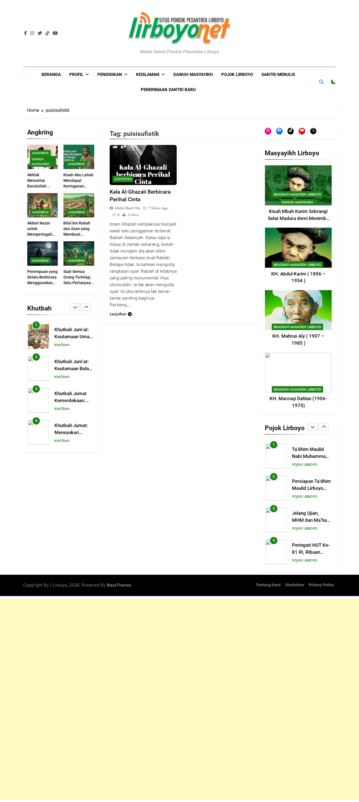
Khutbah (62, 344)
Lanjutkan (118, 314)
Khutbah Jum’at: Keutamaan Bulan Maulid (72, 368)
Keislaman (147, 74)
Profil (76, 74)
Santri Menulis (278, 74)
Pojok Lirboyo (237, 74)
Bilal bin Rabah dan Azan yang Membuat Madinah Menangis (76, 234)
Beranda (51, 74)
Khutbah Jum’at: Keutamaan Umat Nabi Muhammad (72, 336)
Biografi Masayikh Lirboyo (297, 194)
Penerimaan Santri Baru (168, 89)
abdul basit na (127, 208)
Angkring (40, 153)
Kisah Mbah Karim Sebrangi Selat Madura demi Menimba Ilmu (298, 218)
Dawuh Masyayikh (193, 74)
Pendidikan (109, 74)
